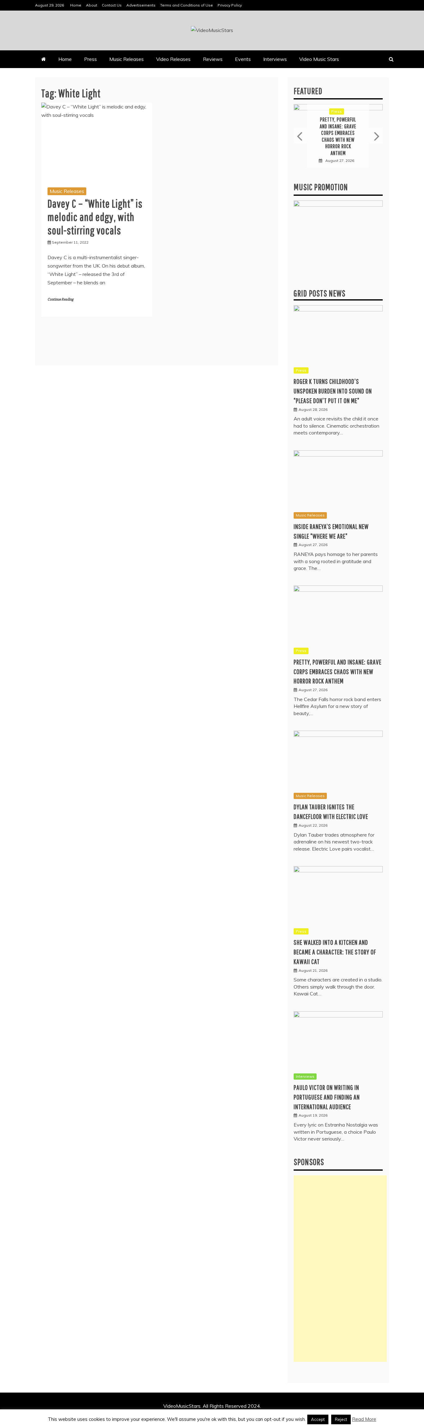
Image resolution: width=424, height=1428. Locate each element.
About (91, 5)
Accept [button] (318, 1419)
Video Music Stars (319, 59)
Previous (300, 136)
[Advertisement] (340, 1268)
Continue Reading (60, 299)
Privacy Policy (230, 5)
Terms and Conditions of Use (186, 5)
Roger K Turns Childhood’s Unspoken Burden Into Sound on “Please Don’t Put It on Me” (333, 390)
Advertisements (141, 5)
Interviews (275, 59)
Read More (364, 1419)
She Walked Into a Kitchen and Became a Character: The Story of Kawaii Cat (335, 951)
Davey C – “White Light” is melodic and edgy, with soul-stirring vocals (94, 216)
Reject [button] (341, 1419)
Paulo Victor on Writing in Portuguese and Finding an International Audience (327, 1096)
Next (376, 136)
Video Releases (173, 59)
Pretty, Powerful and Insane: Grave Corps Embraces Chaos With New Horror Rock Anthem (337, 671)
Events (243, 59)
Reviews (213, 59)
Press (90, 59)
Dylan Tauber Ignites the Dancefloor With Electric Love (338, 136)
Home (75, 5)
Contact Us (112, 5)
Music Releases (126, 59)
